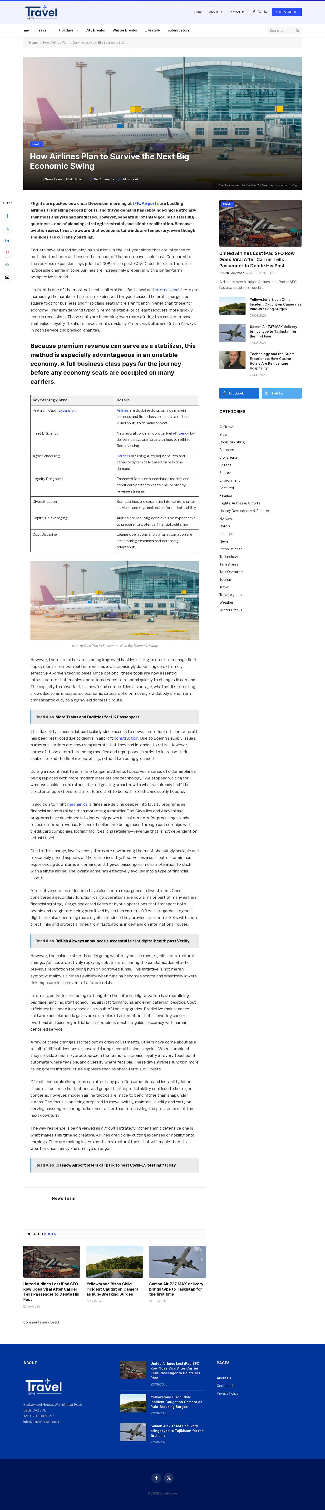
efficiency (181, 433)
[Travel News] (41, 12)
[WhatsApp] (7, 265)
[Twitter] (7, 228)
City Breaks (95, 30)
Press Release (231, 549)
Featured (226, 488)
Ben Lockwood (234, 273)
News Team (53, 179)
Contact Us (236, 12)
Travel (42, 30)
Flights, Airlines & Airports (239, 503)
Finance (225, 495)
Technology (228, 557)
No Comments (104, 179)
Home (198, 12)
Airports (150, 203)
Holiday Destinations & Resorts (244, 511)
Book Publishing (232, 442)
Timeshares (228, 564)
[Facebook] (7, 216)
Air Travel (226, 427)
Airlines (123, 410)
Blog (223, 434)
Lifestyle (152, 30)
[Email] (7, 277)
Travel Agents (230, 595)
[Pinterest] (7, 252)
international (167, 289)
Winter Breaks (125, 30)
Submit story (178, 30)
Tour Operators (231, 572)
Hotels (224, 526)
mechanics (77, 804)
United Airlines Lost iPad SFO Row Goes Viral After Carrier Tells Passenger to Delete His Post (51, 1292)
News (224, 541)
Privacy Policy (227, 1393)
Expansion (67, 410)
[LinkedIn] (7, 240)
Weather (226, 602)
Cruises (225, 465)
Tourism (225, 579)
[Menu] (26, 30)
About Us (215, 12)
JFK (136, 203)
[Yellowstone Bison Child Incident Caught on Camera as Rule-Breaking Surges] (114, 1262)
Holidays (66, 30)
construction (126, 738)
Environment (229, 480)
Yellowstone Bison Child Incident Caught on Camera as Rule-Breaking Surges (112, 1289)
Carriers (123, 456)
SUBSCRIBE (286, 12)
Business (226, 450)
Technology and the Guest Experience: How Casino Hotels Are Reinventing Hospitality (272, 361)
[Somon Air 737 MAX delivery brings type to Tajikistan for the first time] (177, 1262)
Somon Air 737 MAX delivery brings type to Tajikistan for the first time (176, 1289)
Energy (225, 473)
